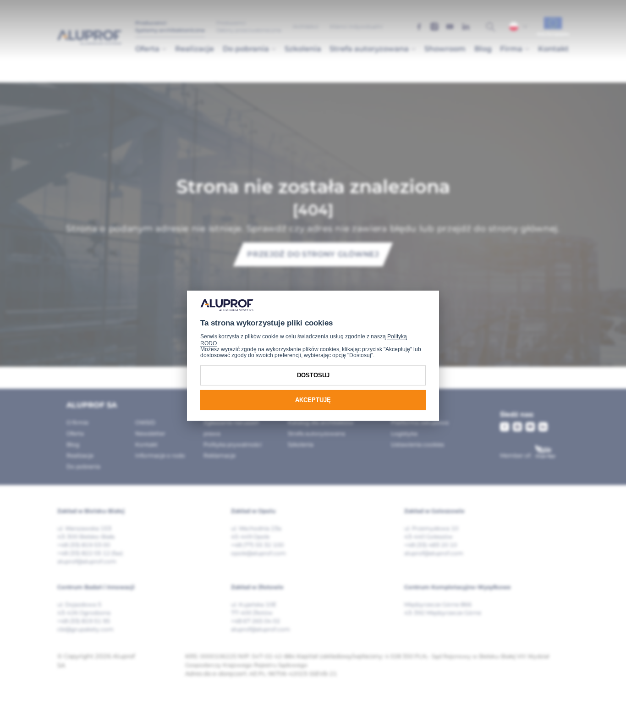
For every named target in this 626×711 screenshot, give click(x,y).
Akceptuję (313, 400)
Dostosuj (313, 375)
